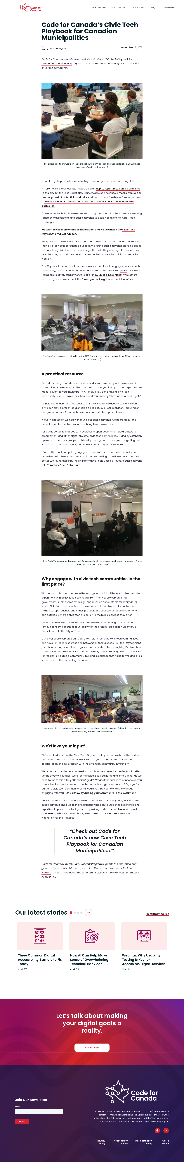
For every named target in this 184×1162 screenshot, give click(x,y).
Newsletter (169, 7)
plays (123, 270)
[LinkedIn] (166, 1130)
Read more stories (157, 913)
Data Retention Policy (143, 1142)
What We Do (118, 7)
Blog (152, 7)
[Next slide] (88, 912)
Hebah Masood (119, 809)
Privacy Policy (101, 1142)
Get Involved (138, 7)
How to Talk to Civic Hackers (101, 813)
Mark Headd (48, 813)
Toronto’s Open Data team (63, 465)
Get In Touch (92, 1047)
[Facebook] (157, 1130)
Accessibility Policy (121, 1142)
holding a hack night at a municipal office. (108, 279)
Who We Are (98, 7)
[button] (71, 912)
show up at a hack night (106, 275)
